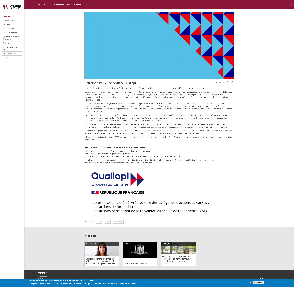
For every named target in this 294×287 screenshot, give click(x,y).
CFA (99, 222)
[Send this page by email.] (228, 82)
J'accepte (247, 282)
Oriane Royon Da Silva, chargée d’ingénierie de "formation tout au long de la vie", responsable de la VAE (176, 260)
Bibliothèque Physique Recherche (11, 38)
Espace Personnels (10, 33)
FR (291, 4)
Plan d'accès (42, 276)
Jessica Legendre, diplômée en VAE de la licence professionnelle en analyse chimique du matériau (101, 261)
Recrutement (7, 43)
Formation (118, 222)
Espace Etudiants (9, 29)
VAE (107, 222)
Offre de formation (9, 21)
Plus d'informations (127, 284)
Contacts (6, 57)
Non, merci (258, 282)
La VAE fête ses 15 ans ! (135, 263)
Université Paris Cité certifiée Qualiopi (71, 4)
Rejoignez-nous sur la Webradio (10, 48)
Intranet (40, 278)
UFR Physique (8, 16)
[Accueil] (12, 6)
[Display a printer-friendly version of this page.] (224, 82)
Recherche (7, 25)
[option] (101, 254)
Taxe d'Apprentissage (10, 53)
